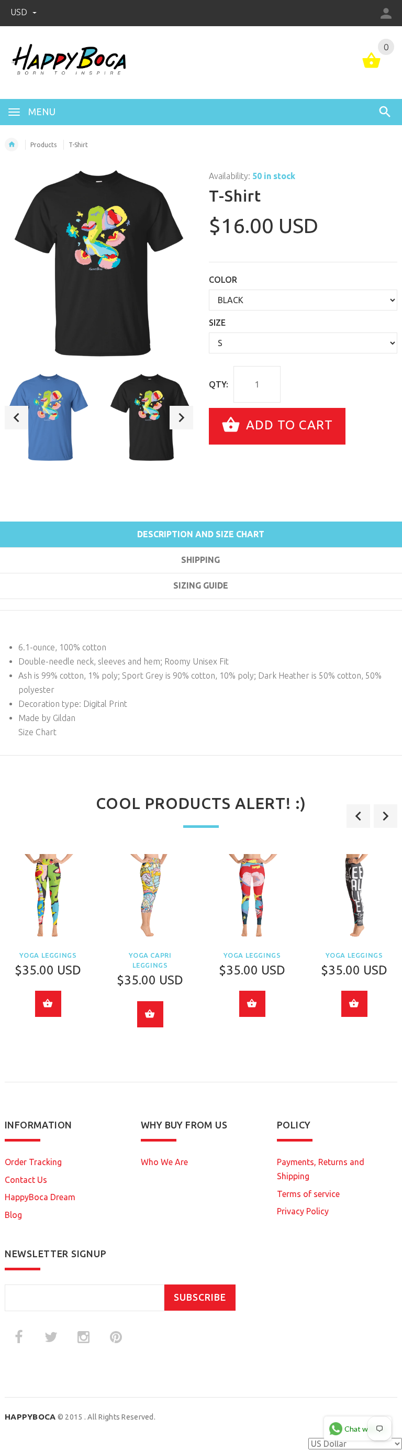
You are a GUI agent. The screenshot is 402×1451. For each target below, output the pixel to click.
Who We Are (164, 1162)
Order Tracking (33, 1162)
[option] (49, 417)
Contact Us (26, 1179)
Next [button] (181, 417)
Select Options (48, 1004)
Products (43, 144)
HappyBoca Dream (40, 1197)
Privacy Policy (303, 1211)
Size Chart (37, 732)
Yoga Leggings (48, 955)
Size (217, 322)
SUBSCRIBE (200, 1297)
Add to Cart (287, 425)
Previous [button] (16, 417)
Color (223, 279)
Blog (13, 1215)
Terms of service (308, 1194)
